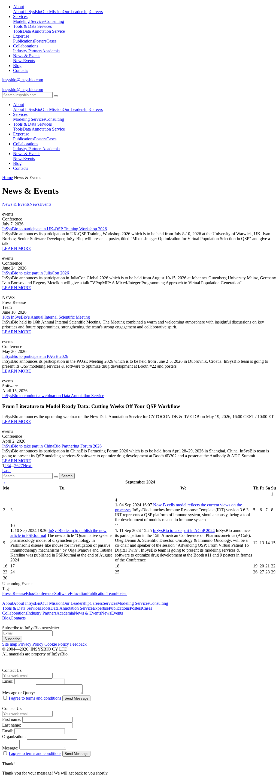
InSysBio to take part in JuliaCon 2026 (35, 273)
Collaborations (25, 46)
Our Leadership (76, 11)
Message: (10, 748)
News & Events (26, 55)
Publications (23, 41)
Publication (97, 593)
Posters (40, 41)
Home (7, 177)
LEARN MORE (16, 248)
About (18, 6)
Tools (18, 31)
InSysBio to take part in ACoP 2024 (184, 530)
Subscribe (12, 639)
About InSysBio (27, 11)
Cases (51, 41)
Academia (51, 51)
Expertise (21, 36)
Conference (44, 593)
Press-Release (14, 593)
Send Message (76, 698)
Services (20, 16)
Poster (121, 593)
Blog (17, 65)
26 (16, 465)
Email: (7, 681)
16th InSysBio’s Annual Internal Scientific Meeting (46, 317)
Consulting (54, 21)
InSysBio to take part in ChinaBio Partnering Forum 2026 (52, 446)
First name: (11, 719)
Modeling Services (29, 21)
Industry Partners (27, 51)
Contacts (20, 70)
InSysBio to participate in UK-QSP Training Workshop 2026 (54, 228)
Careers (96, 11)
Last (6, 470)
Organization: (14, 736)
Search (66, 476)
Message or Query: (18, 692)
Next (27, 465)
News (18, 60)
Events (29, 60)
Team (111, 593)
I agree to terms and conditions (35, 698)
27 (21, 465)
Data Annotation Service (44, 31)
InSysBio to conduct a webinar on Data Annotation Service (53, 395)
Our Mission (52, 11)
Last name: (11, 725)
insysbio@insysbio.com (22, 79)
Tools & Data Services (32, 26)
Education (78, 593)
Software (62, 593)
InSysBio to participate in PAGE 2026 (35, 356)
